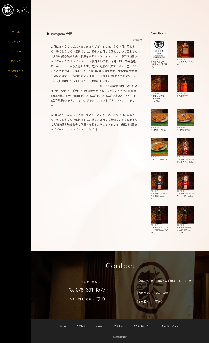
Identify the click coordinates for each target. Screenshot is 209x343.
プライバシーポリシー (170, 325)
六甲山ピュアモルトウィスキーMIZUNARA (159, 97)
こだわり (15, 42)
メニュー (15, 51)
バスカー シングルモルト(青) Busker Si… (159, 195)
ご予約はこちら (16, 73)
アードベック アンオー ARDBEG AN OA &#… (159, 229)
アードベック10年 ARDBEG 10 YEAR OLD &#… (184, 229)
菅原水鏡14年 (182, 94)
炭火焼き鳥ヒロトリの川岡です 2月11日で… (159, 63)
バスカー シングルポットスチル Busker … (185, 160)
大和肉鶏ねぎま (183, 128)
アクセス (15, 61)
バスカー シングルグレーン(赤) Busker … (185, 195)
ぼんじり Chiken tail (159, 157)
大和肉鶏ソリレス (158, 128)
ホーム (16, 32)
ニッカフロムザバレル (185, 62)
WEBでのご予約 (90, 299)
